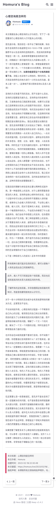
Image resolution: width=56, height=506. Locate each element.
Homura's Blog (16, 4)
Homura (36, 495)
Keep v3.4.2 (37, 502)
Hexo (18, 502)
